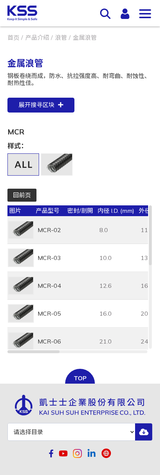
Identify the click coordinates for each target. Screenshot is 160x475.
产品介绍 (37, 37)
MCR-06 (49, 341)
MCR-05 (49, 313)
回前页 (22, 195)
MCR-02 (49, 230)
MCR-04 (49, 285)
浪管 (61, 37)
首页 (13, 37)
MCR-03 (49, 257)
